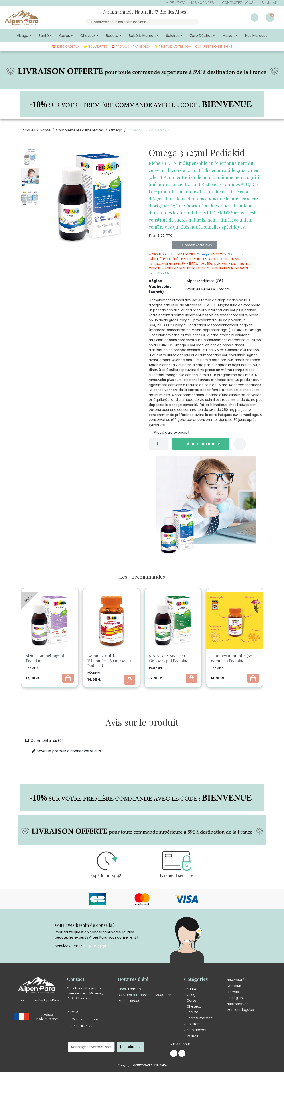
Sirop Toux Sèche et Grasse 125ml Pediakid (121, 658)
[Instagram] (181, 1053)
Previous (18, 639)
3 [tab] (135, 694)
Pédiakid (169, 254)
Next (267, 639)
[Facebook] (173, 1053)
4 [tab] (140, 694)
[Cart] (270, 17)
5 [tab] (144, 694)
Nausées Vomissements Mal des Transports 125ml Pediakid (248, 660)
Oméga (203, 254)
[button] (46, 198)
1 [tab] (126, 694)
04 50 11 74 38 (94, 946)
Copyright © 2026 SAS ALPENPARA (142, 1065)
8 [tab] (157, 694)
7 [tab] (153, 694)
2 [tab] (131, 694)
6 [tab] (148, 694)
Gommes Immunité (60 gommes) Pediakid (184, 658)
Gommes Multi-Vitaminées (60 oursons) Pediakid (62, 660)
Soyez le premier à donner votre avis (66, 751)
